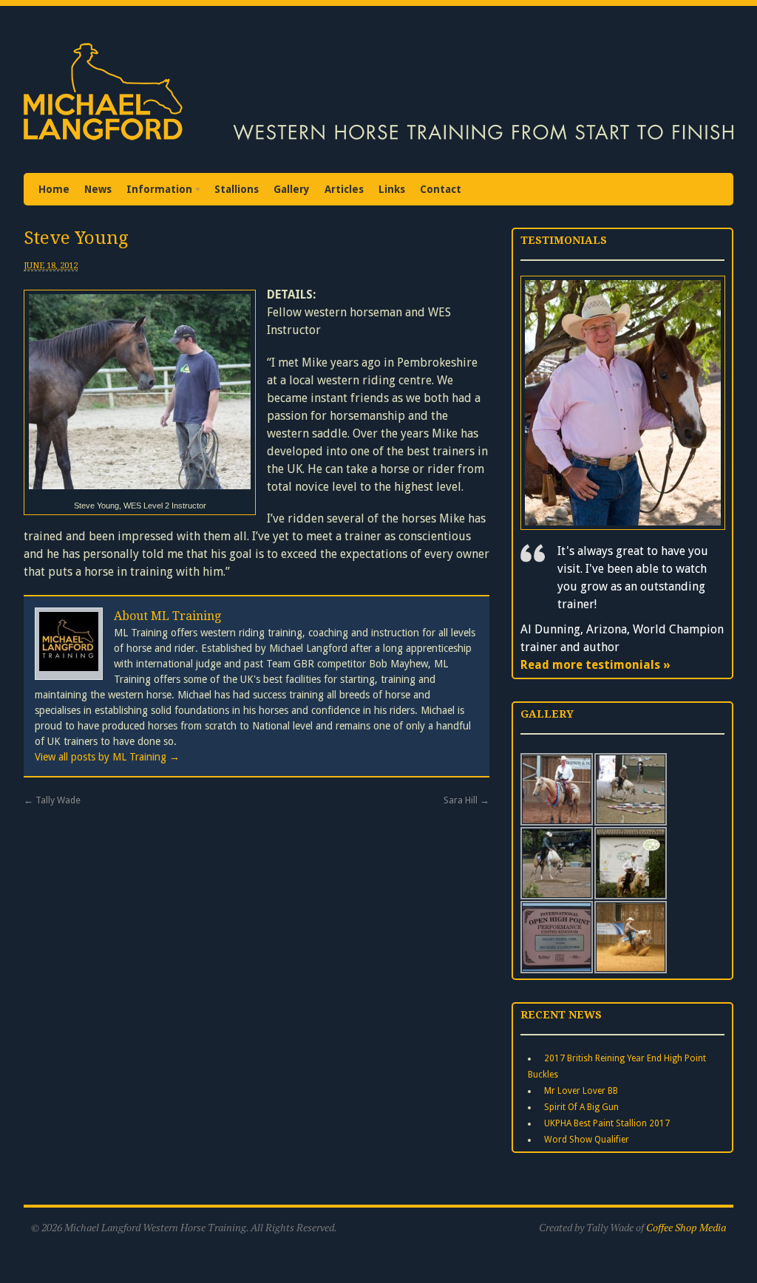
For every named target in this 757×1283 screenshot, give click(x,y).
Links (391, 189)
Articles (344, 189)
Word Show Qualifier (586, 1139)
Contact (440, 189)
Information (155, 190)
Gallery (292, 189)
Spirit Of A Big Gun (581, 1107)
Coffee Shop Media (686, 1227)
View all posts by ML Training (107, 757)
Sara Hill (466, 800)
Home (53, 189)
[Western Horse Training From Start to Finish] (378, 143)
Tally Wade (52, 800)
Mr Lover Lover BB (581, 1091)
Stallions (236, 189)
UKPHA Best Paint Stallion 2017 (607, 1123)
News (98, 189)
